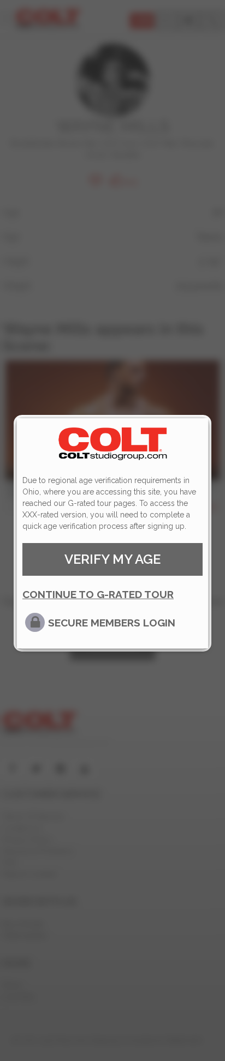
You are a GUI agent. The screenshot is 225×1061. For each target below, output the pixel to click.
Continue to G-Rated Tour (98, 594)
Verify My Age (112, 559)
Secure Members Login (111, 623)
